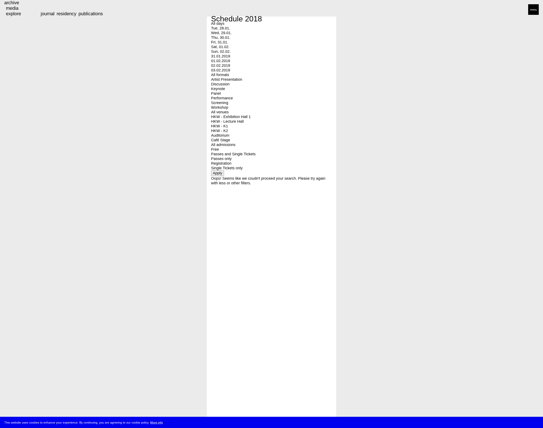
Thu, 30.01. (220, 37)
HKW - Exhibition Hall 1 (231, 117)
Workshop (219, 107)
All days (217, 23)
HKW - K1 (219, 126)
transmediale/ (16, 9)
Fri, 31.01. (219, 42)
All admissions (223, 145)
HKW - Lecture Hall (227, 121)
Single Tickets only (227, 168)
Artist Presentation (226, 79)
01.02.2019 (220, 61)
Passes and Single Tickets (233, 154)
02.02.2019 (220, 65)
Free (215, 149)
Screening (219, 103)
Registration (221, 163)
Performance (222, 98)
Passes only (221, 159)
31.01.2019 (220, 56)
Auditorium (220, 135)
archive (11, 2)
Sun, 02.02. (221, 51)
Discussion (220, 84)
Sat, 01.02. (220, 47)
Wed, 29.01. (221, 33)
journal (48, 13)
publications (90, 13)
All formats (220, 75)
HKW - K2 (219, 131)
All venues (220, 112)
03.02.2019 (220, 70)
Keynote (218, 89)
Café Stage (220, 140)
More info (156, 422)
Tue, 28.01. (220, 28)
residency (66, 13)
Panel (216, 93)
